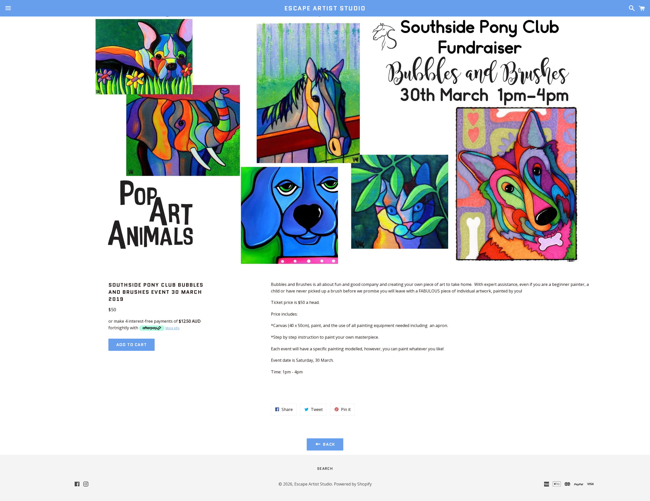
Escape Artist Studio (325, 8)
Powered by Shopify (353, 484)
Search (325, 468)
